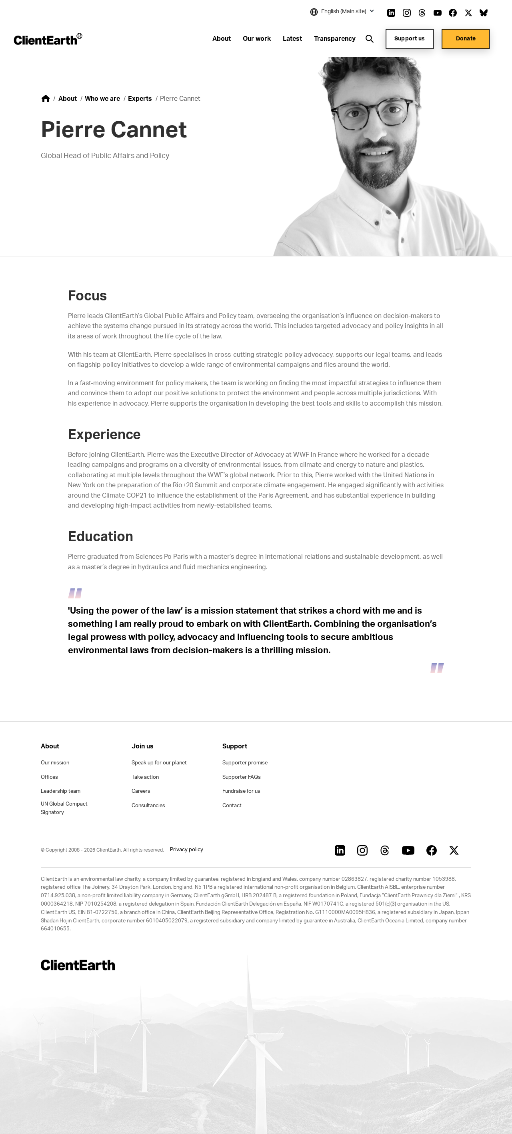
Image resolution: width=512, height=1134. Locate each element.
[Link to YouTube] (438, 13)
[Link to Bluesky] (484, 13)
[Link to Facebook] (453, 13)
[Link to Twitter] (468, 13)
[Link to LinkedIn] (391, 13)
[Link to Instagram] (407, 13)
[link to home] (45, 98)
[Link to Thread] (422, 13)
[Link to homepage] (47, 38)
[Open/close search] (370, 39)
